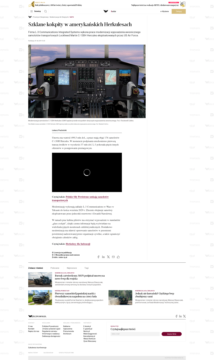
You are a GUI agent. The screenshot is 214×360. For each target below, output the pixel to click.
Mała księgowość (90, 334)
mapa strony (33, 353)
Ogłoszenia (67, 329)
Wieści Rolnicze (89, 339)
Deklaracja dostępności (51, 336)
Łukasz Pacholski (59, 130)
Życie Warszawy (89, 341)
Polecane (55, 268)
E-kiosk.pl (87, 326)
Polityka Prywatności (50, 326)
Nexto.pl (86, 331)
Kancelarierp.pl (89, 336)
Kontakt (31, 329)
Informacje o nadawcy (51, 334)
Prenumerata (68, 331)
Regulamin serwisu (49, 331)
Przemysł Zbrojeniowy (40, 17)
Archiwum (67, 334)
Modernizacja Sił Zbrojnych (59, 17)
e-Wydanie (164, 11)
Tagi (86, 268)
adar (113, 11)
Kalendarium (48, 353)
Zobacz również (35, 268)
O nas (30, 326)
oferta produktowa (66, 353)
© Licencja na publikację (62, 253)
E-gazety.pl (87, 329)
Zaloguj (179, 11)
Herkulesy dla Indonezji (78, 243)
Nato (72, 17)
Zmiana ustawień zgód (51, 329)
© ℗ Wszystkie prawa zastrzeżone (66, 255)
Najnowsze (72, 268)
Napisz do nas (33, 331)
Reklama (66, 326)
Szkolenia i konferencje (37, 348)
